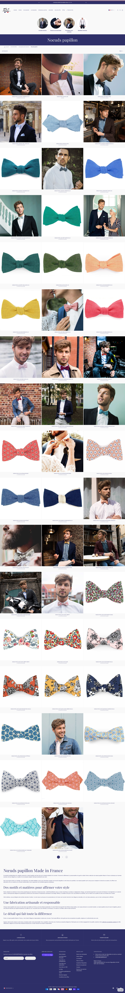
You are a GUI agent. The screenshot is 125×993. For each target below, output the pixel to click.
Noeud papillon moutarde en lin (21, 332)
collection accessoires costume (109, 922)
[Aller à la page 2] (66, 857)
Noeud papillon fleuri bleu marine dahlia (104, 709)
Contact (78, 967)
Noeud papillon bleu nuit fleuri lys (104, 567)
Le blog (61, 969)
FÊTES (63, 10)
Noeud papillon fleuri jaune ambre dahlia (62, 709)
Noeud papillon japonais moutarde (62, 473)
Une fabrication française (62, 957)
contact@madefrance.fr (101, 957)
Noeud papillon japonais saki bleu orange (104, 803)
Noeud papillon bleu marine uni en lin (104, 143)
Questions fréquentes (81, 962)
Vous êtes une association (62, 964)
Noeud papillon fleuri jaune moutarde (20, 614)
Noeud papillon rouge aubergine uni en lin (62, 379)
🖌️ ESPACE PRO (70, 10)
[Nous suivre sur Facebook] (113, 988)
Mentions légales (63, 975)
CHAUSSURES (26, 10)
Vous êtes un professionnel (62, 960)
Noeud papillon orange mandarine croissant (104, 520)
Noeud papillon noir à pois (104, 96)
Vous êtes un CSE (63, 967)
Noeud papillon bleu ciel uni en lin (20, 143)
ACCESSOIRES (34, 10)
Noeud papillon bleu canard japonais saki (104, 426)
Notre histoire (62, 954)
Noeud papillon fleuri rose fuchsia (104, 614)
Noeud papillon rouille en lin (104, 379)
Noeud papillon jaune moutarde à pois (62, 567)
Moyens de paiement (81, 965)
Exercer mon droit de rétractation (81, 970)
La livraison (79, 958)
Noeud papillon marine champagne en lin (62, 520)
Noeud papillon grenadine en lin (104, 332)
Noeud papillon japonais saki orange (62, 803)
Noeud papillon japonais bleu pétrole (21, 756)
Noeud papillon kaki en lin (62, 285)
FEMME (20, 10)
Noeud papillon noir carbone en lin (20, 96)
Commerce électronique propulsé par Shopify (67, 986)
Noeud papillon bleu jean (62, 143)
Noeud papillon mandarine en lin (104, 285)
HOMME (15, 10)
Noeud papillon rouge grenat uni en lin (20, 426)
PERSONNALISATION (42, 10)
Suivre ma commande (81, 954)
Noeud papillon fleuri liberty (62, 614)
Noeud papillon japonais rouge (20, 473)
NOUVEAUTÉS (58, 10)
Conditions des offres (64, 977)
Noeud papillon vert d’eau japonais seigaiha (62, 426)
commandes (49, 951)
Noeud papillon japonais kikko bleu (104, 756)
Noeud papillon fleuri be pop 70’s (62, 756)
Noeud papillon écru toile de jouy (21, 567)
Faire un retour (79, 960)
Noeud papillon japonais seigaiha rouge (62, 850)
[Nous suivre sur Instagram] (117, 988)
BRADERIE (51, 10)
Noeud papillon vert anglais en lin (20, 285)
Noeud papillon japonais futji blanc (21, 803)
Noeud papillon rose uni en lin (20, 379)
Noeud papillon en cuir (62, 96)
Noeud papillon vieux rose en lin (62, 332)
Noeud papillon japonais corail (104, 473)
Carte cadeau (79, 956)
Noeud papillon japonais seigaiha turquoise (20, 850)
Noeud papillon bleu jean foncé (21, 520)
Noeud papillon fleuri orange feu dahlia (21, 709)
